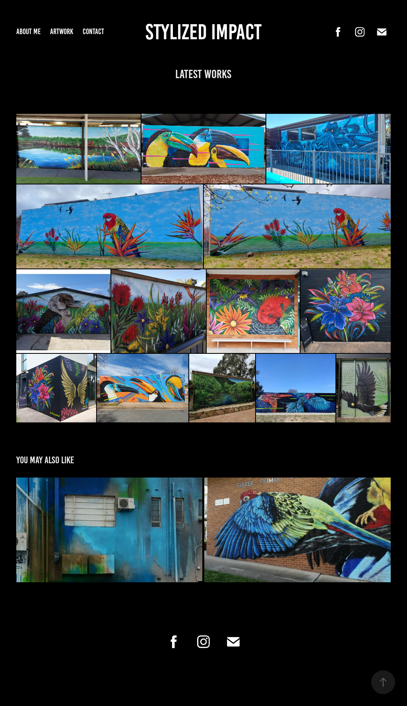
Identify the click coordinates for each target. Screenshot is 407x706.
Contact (93, 31)
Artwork (61, 31)
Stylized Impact (203, 32)
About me (28, 31)
